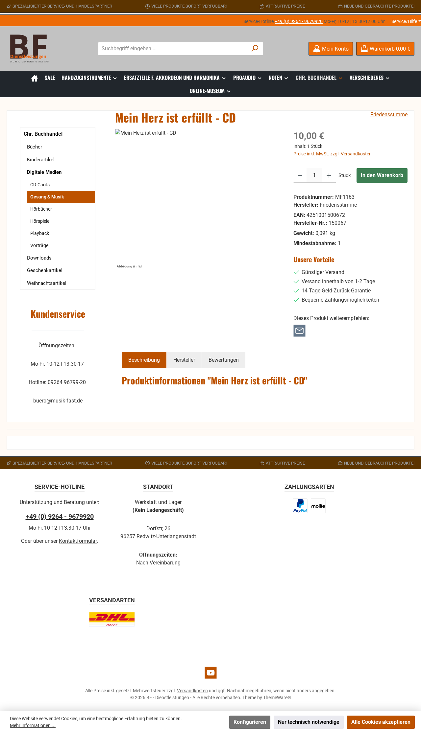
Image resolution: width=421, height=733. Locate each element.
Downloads (39, 258)
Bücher (34, 147)
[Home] (34, 77)
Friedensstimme (389, 114)
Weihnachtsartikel (46, 283)
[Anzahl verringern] (300, 175)
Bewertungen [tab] (224, 360)
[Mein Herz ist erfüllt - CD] (197, 199)
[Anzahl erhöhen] (329, 175)
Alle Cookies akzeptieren (380, 722)
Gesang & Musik (47, 196)
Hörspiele (39, 221)
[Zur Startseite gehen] (31, 49)
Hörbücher (41, 209)
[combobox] (173, 48)
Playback (39, 233)
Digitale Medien (44, 172)
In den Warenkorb (382, 175)
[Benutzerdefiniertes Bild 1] (300, 505)
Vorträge (39, 245)
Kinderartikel (41, 160)
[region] (198, 199)
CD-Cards (40, 184)
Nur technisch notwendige (308, 722)
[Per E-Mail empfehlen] (299, 330)
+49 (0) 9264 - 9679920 (299, 21)
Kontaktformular (78, 541)
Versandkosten (192, 690)
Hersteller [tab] (184, 360)
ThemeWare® (277, 697)
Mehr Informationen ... (33, 725)
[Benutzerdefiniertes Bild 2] (318, 505)
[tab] (144, 360)
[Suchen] (255, 48)
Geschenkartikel (44, 270)
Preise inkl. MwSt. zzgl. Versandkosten (332, 153)
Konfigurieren (250, 722)
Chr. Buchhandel (43, 134)
